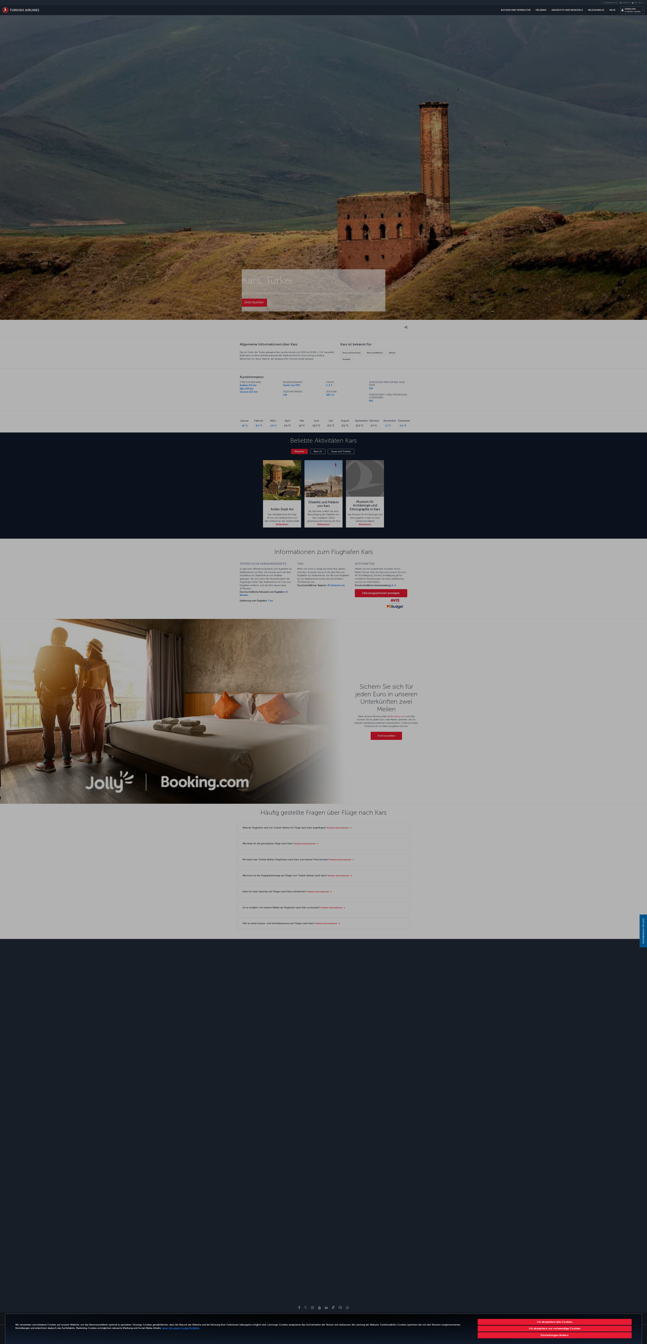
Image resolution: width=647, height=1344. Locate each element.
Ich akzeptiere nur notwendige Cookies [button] (554, 1328)
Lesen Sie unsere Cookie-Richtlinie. (181, 1328)
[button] (555, 1335)
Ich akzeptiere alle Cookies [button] (554, 1321)
